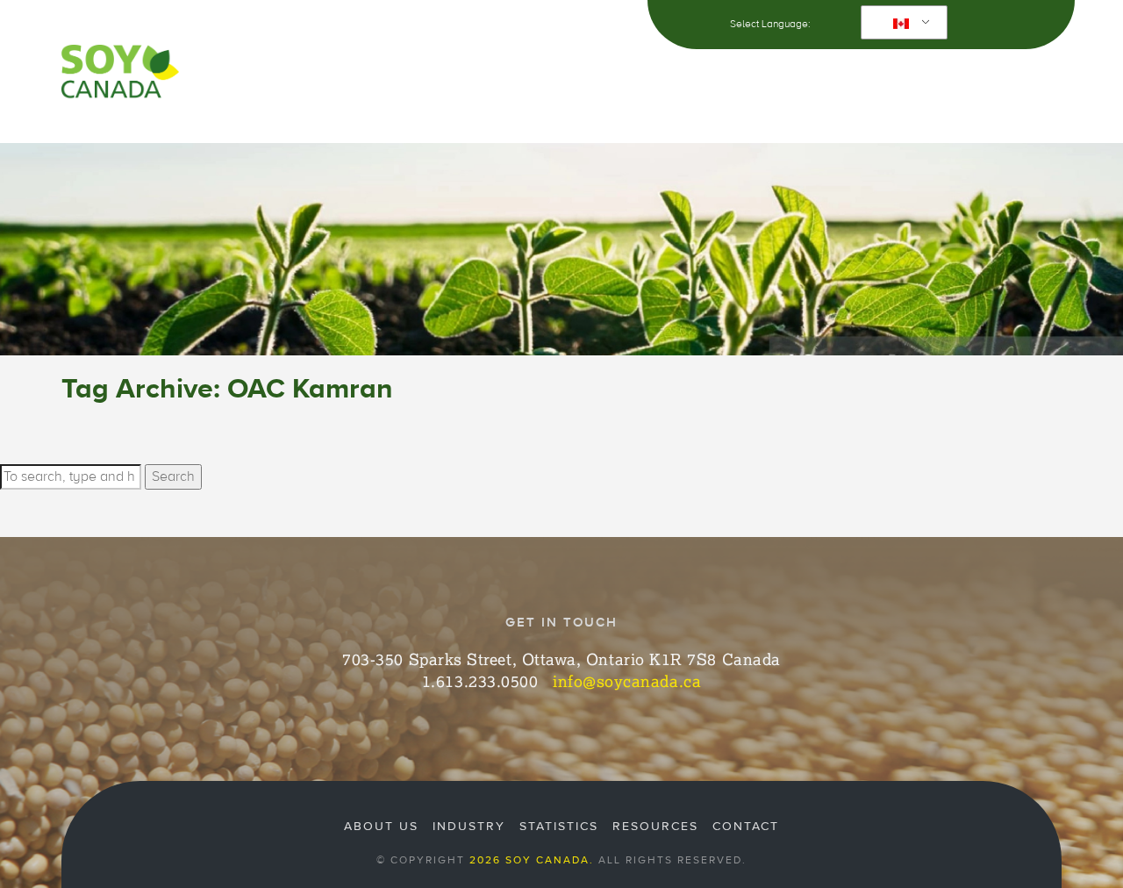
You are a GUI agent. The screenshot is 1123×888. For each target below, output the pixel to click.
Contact (1009, 78)
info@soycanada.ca (627, 681)
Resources (757, 78)
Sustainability (503, 78)
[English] (901, 23)
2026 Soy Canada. (531, 860)
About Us (278, 78)
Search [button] (173, 476)
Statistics (558, 826)
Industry (382, 78)
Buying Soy (637, 78)
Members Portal (892, 78)
